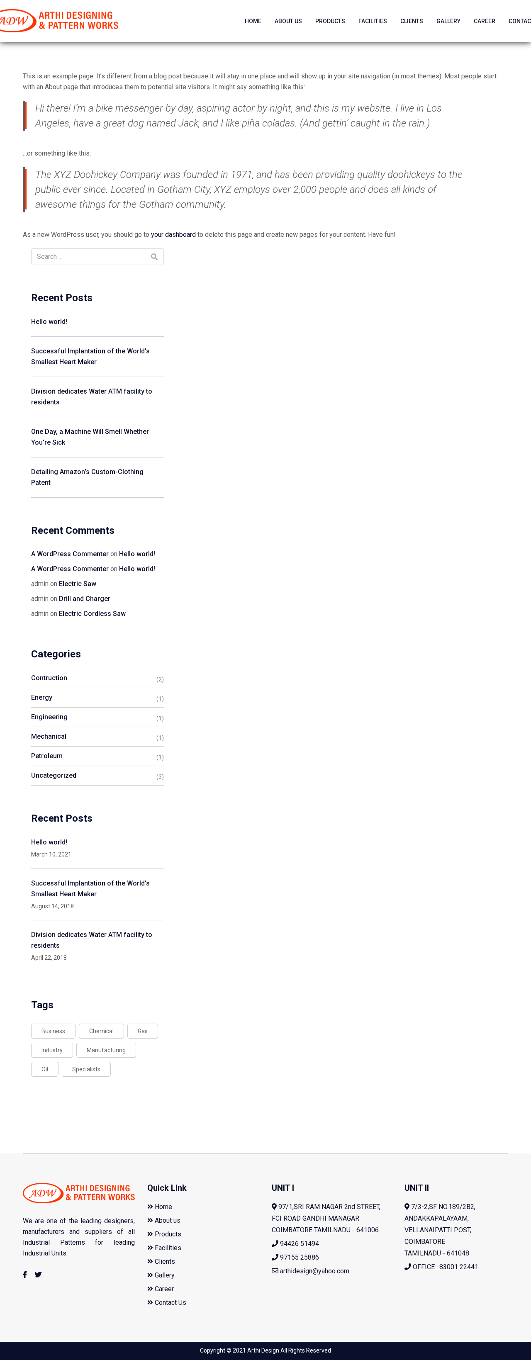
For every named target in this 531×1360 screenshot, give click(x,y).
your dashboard (173, 234)
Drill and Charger (84, 599)
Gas (143, 1031)
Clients (411, 21)
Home (253, 21)
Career (484, 21)
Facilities (372, 21)
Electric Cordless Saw (92, 614)
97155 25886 (298, 1257)
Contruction (49, 678)
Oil (44, 1069)
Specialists (86, 1069)
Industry (52, 1050)
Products (330, 21)
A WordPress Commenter (70, 554)
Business (53, 1031)
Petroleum (47, 756)
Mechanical (48, 736)
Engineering (49, 717)
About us (288, 21)
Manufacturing (106, 1050)
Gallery (448, 21)
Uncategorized (53, 775)
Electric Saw (77, 584)
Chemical (101, 1031)
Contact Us (169, 1302)
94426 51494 (298, 1244)
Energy (41, 697)
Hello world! (49, 322)
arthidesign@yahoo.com (314, 1271)
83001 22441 (458, 1267)
